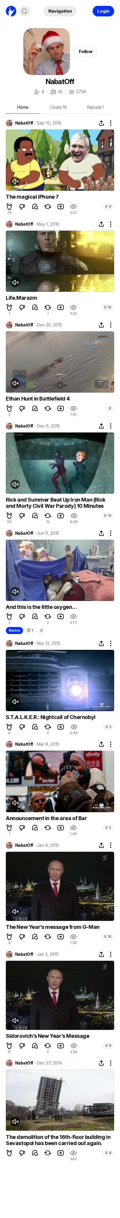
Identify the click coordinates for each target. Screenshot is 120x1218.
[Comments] (34, 206)
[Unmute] (15, 181)
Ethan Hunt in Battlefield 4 (38, 399)
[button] (9, 206)
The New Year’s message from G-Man (53, 927)
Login (103, 11)
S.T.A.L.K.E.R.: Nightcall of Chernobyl (51, 717)
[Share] (101, 123)
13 (107, 515)
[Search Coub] (24, 11)
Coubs (58, 107)
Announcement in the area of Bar (46, 818)
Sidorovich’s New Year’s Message (47, 1036)
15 (107, 307)
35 (56, 92)
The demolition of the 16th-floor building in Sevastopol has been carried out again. (58, 1140)
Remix (14, 630)
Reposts (95, 107)
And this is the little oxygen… (41, 607)
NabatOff (24, 123)
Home (23, 107)
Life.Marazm (21, 298)
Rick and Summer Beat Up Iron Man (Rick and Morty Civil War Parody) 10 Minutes (55, 503)
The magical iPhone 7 (32, 197)
